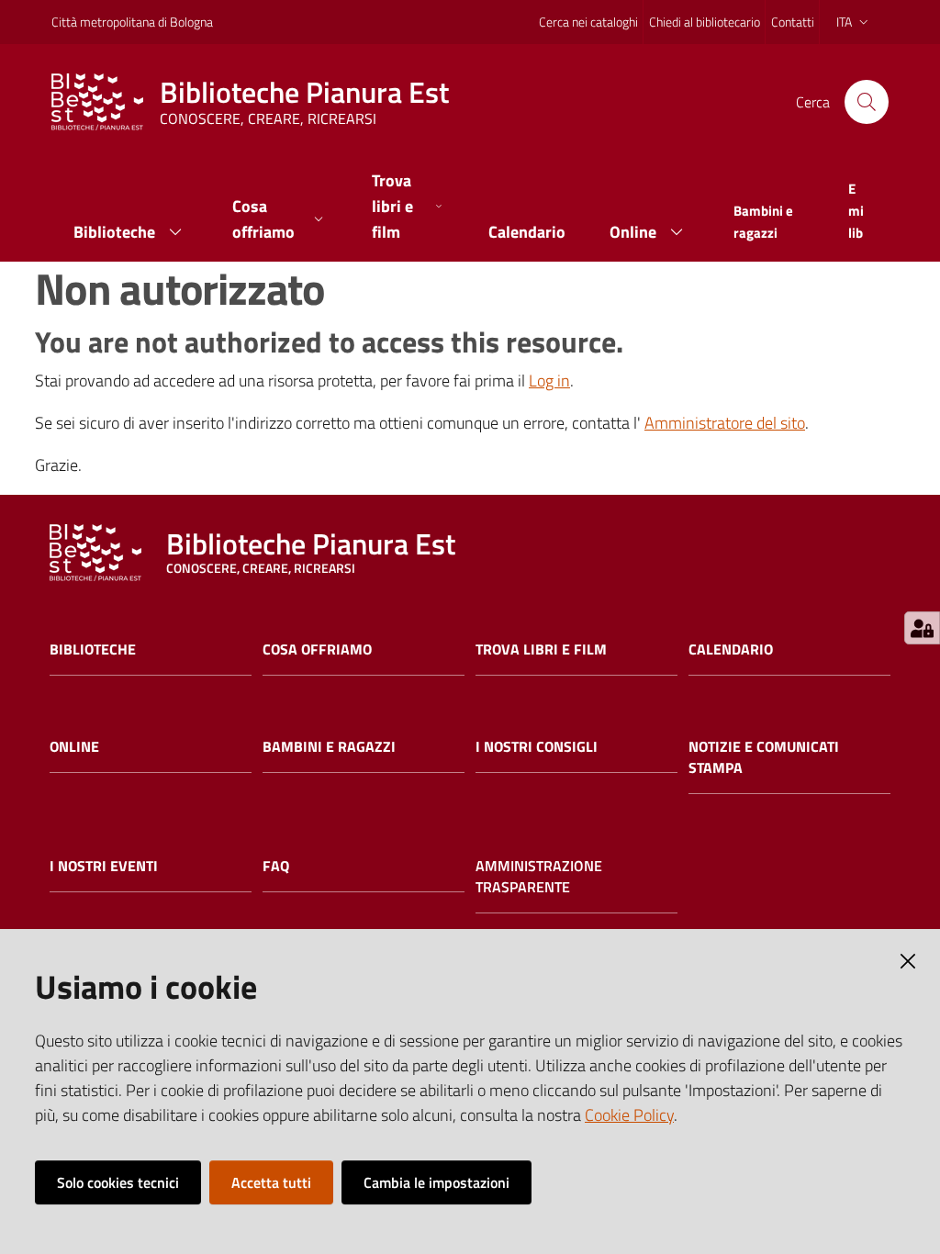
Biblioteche (93, 649)
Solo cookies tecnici (118, 1182)
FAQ (276, 866)
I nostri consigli (537, 746)
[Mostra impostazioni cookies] (922, 627)
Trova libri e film (541, 649)
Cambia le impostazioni (436, 1182)
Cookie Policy (629, 1115)
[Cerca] (867, 102)
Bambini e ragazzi (329, 746)
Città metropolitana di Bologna (132, 21)
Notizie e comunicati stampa (763, 757)
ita (844, 21)
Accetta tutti (271, 1182)
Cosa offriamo (317, 649)
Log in (549, 380)
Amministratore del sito (724, 422)
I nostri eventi (104, 866)
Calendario (730, 649)
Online (74, 746)
